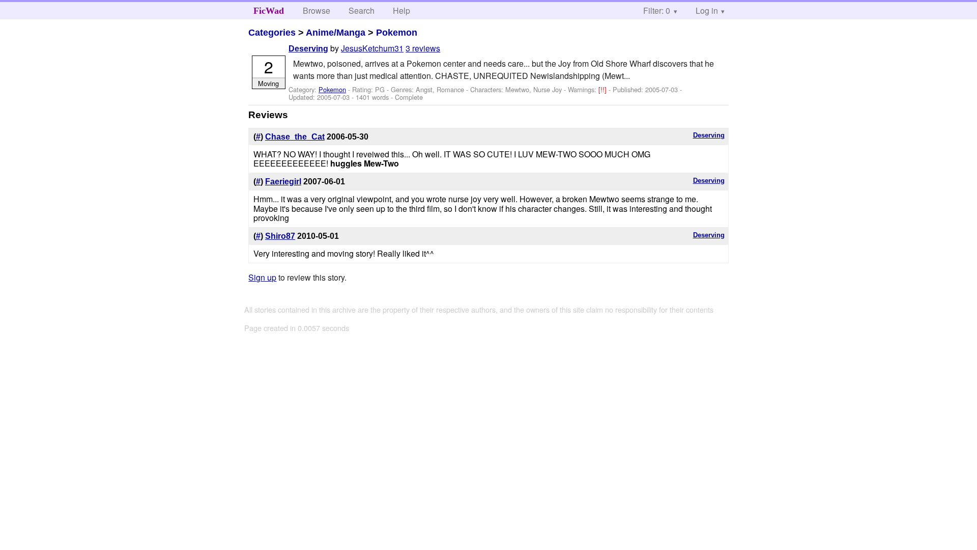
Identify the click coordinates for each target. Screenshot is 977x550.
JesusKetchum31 (372, 48)
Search (362, 10)
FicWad (268, 11)
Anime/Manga (335, 33)
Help (401, 10)
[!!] (603, 89)
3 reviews (423, 48)
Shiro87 (280, 236)
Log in (707, 10)
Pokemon (396, 33)
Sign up (262, 277)
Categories (272, 33)
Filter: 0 (656, 10)
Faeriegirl (283, 181)
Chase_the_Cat (295, 136)
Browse (316, 10)
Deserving (308, 48)
